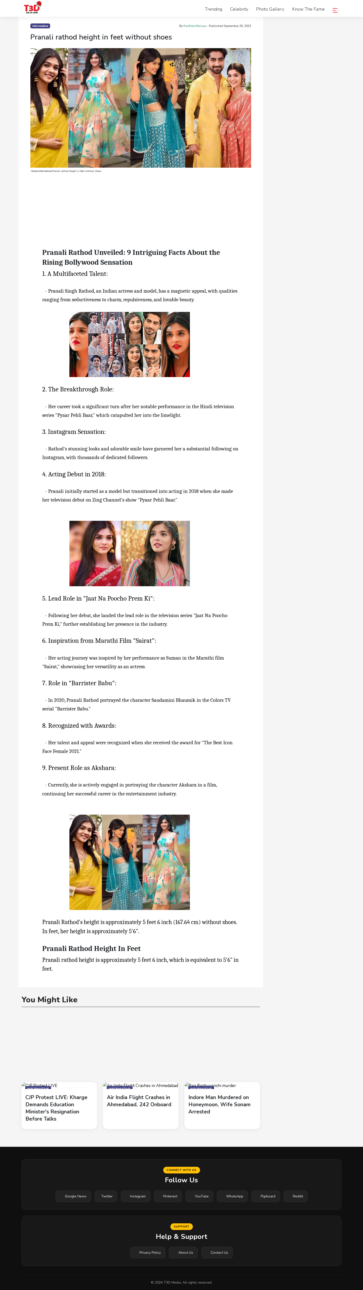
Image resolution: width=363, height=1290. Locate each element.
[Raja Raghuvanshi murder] (210, 1085)
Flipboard (268, 1196)
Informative (45, 171)
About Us (185, 1252)
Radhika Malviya (194, 26)
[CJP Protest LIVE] (39, 1085)
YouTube (202, 1196)
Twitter (107, 1196)
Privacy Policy (150, 1252)
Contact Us (219, 1252)
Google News (75, 1196)
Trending (213, 9)
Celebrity (239, 9)
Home (34, 171)
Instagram (138, 1196)
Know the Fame (308, 9)
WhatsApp (234, 1196)
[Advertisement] (140, 211)
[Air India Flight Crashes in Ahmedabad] (140, 1085)
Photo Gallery (270, 9)
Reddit (298, 1196)
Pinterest (170, 1196)
